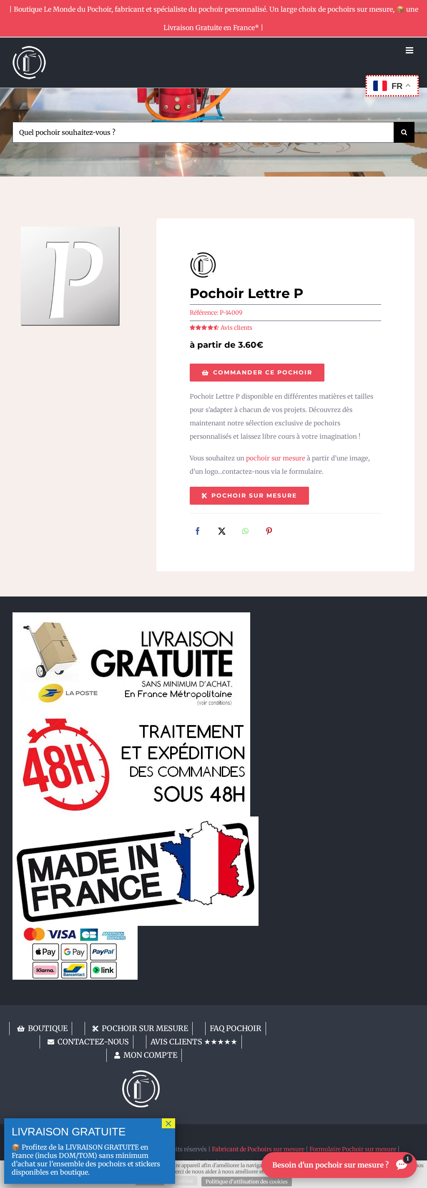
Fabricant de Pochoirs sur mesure (258, 1149)
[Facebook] (198, 531)
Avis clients (236, 327)
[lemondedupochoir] (141, 1073)
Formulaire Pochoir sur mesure (352, 1149)
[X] (222, 531)
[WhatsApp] (245, 531)
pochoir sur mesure (275, 458)
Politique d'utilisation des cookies (247, 1181)
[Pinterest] (269, 531)
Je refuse (183, 1181)
